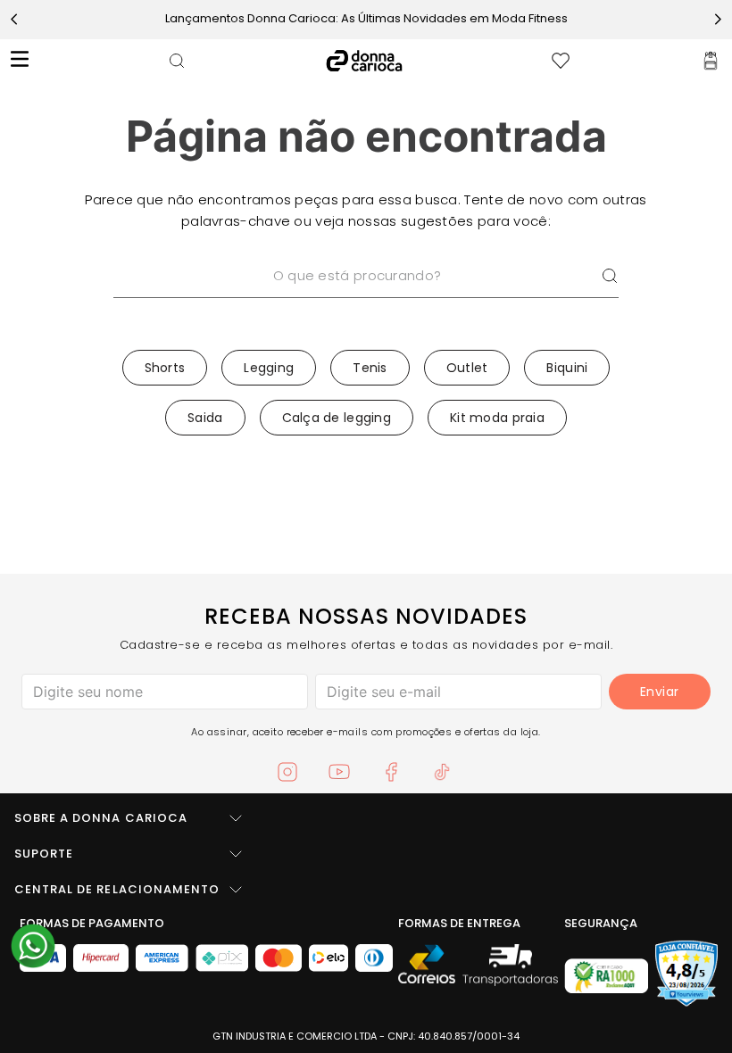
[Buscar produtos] (610, 276)
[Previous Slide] (14, 19)
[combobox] (366, 299)
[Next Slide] (717, 19)
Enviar (659, 692)
